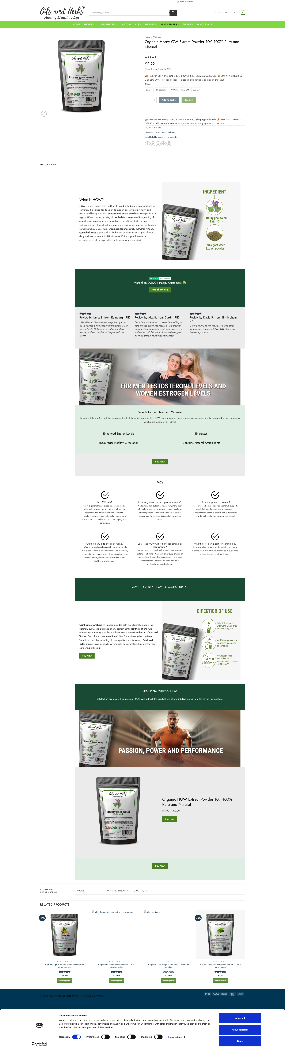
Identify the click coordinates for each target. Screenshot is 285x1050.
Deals (187, 24)
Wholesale (205, 24)
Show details (175, 1037)
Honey (150, 24)
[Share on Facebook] (147, 143)
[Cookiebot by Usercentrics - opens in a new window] (39, 1044)
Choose (148, 84)
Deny (240, 1041)
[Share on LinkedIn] (168, 143)
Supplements (107, 24)
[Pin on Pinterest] (163, 143)
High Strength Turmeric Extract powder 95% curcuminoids (64, 966)
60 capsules (120, 890)
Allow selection (240, 1029)
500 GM (148, 890)
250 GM (139, 890)
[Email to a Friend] (158, 143)
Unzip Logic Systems (95, 995)
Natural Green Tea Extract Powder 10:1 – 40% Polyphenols (220, 966)
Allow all (240, 1018)
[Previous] (76, 171)
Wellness (157, 36)
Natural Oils (130, 24)
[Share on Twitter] (152, 143)
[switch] (105, 1037)
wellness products (169, 137)
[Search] (173, 13)
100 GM (130, 890)
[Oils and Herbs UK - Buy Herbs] (62, 12)
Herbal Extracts (160, 132)
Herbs (88, 24)
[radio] (149, 90)
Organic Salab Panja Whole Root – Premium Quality (168, 966)
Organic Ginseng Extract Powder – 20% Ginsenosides (116, 966)
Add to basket (169, 100)
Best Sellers (168, 24)
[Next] (243, 171)
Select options (64, 980)
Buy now (189, 100)
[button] (218, 13)
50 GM (110, 890)
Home (76, 24)
